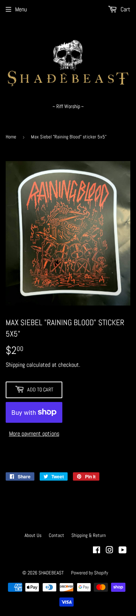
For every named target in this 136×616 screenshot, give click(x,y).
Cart (124, 9)
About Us (33, 535)
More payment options (34, 434)
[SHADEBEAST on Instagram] (109, 551)
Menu (21, 9)
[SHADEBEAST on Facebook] (96, 551)
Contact (56, 535)
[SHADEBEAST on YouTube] (123, 551)
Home (11, 136)
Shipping (15, 365)
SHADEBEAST (51, 572)
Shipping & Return (88, 535)
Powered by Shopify (89, 572)
